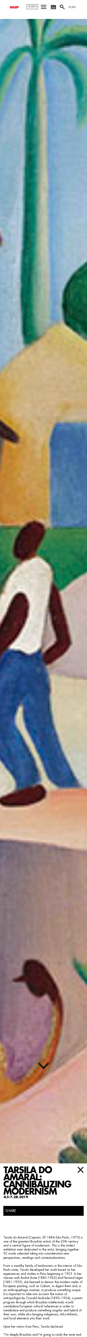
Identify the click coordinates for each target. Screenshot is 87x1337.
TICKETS (32, 7)
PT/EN (72, 7)
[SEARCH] (62, 8)
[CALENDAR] (53, 8)
